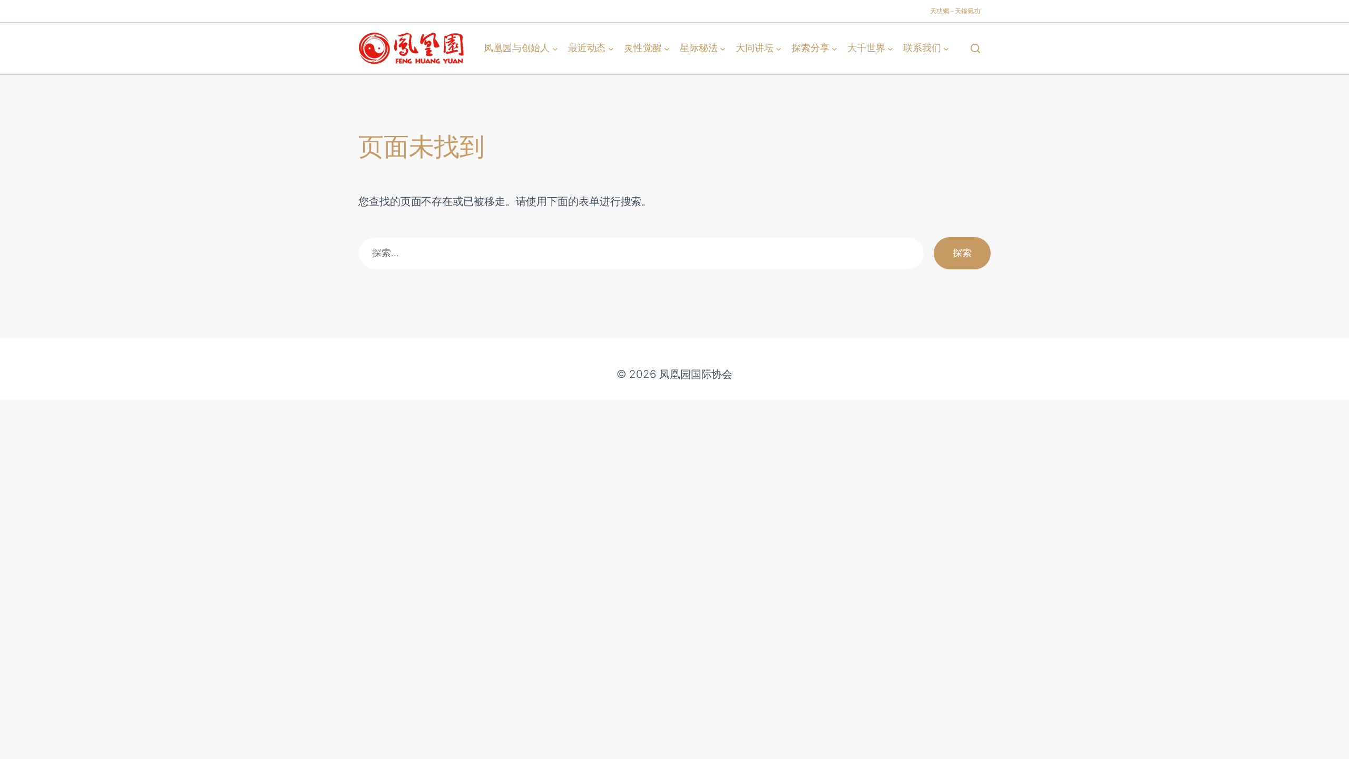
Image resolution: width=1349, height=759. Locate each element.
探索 (962, 252)
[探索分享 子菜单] (834, 48)
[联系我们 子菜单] (946, 48)
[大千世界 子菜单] (890, 48)
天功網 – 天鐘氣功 (955, 11)
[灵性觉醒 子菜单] (667, 48)
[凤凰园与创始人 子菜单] (555, 48)
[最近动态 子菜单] (611, 48)
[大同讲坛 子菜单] (778, 48)
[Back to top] (1328, 744)
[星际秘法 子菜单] (723, 48)
